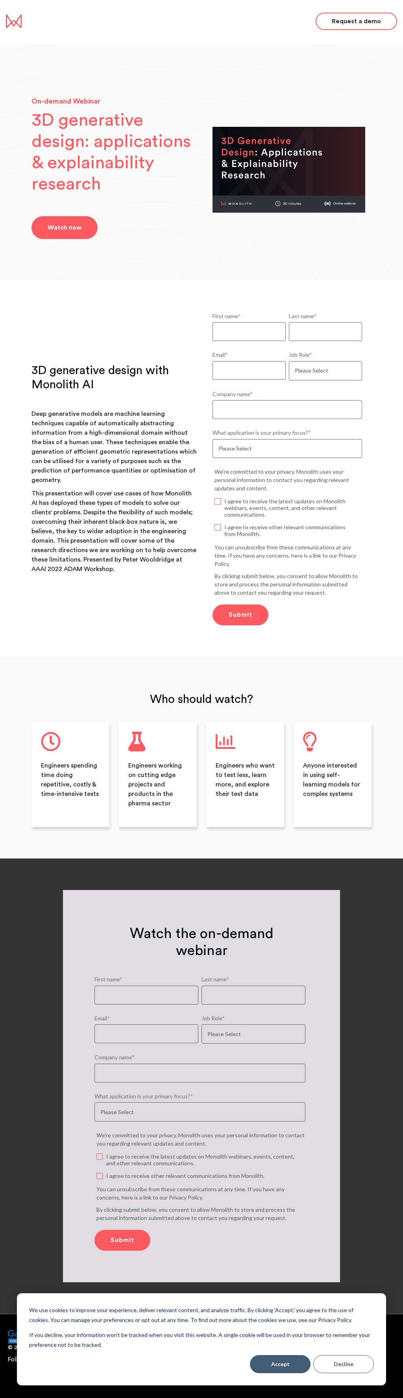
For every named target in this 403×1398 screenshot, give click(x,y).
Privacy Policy (185, 1197)
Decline (343, 1364)
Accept (280, 1364)
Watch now (64, 227)
